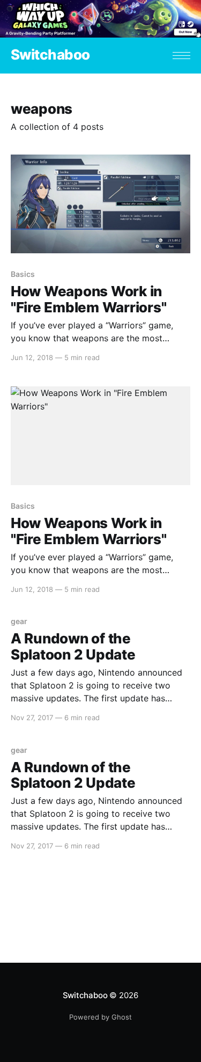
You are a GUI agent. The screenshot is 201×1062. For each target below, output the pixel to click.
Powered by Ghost (100, 1017)
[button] (181, 55)
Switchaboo (50, 55)
